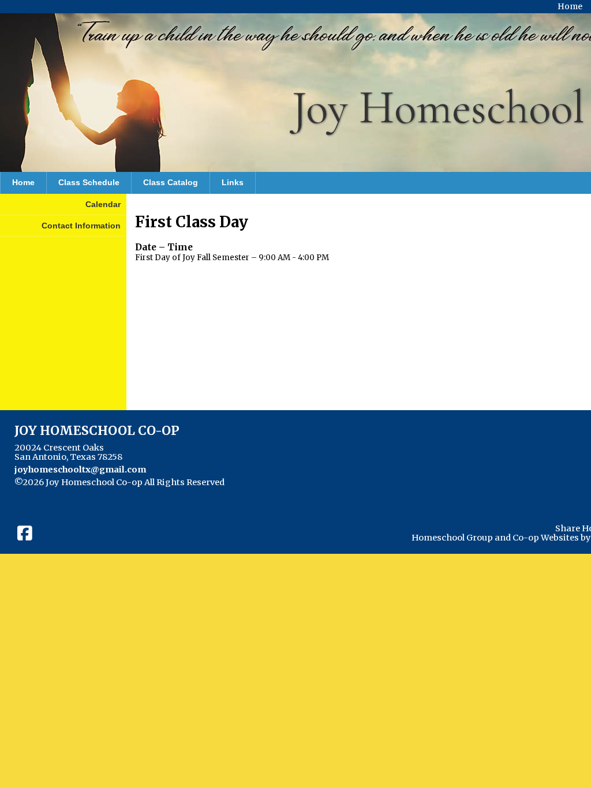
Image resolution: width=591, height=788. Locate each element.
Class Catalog (170, 182)
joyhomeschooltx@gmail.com (80, 469)
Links (233, 182)
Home (23, 182)
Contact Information (81, 225)
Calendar (103, 204)
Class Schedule (88, 182)
